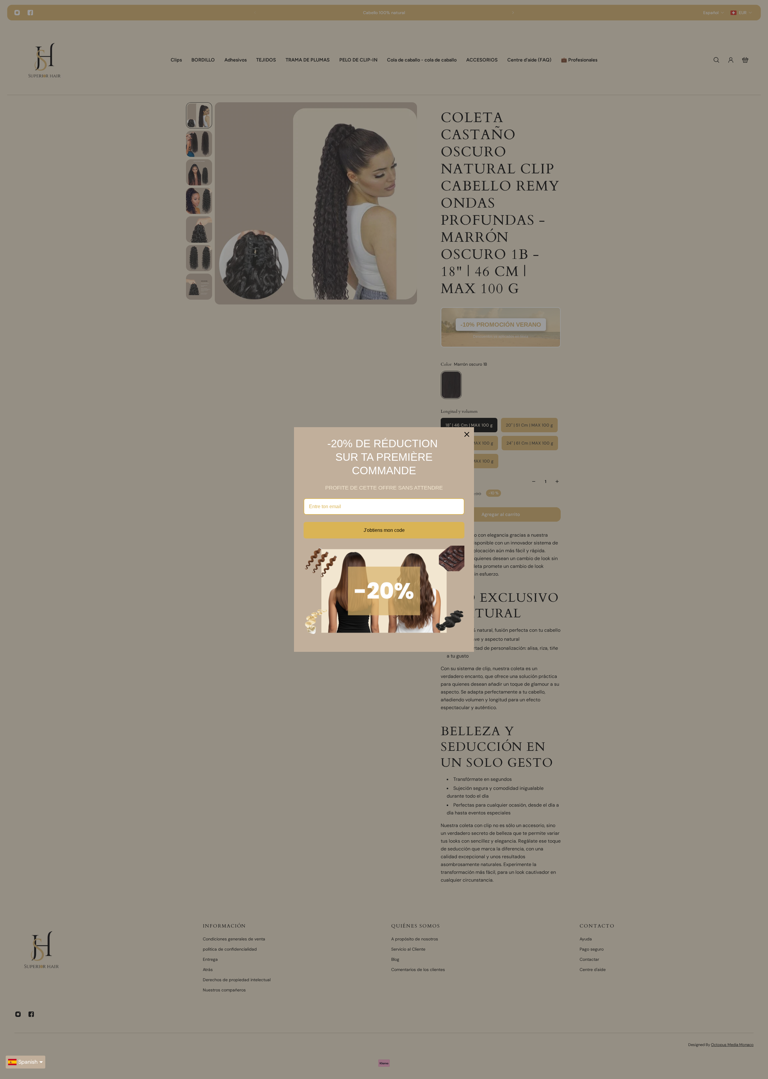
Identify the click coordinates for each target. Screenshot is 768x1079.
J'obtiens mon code (384, 530)
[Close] (467, 434)
